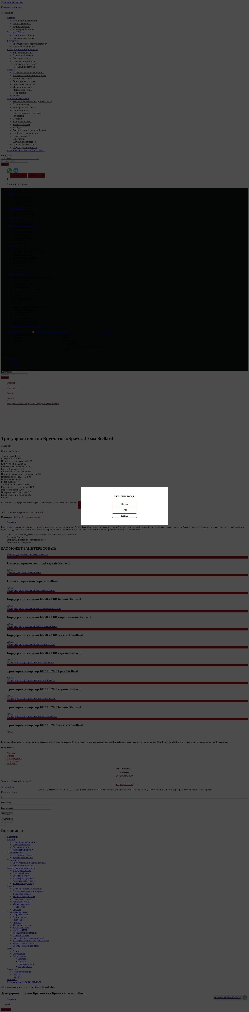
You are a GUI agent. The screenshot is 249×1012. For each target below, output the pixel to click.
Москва (124, 504)
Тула (124, 510)
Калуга (124, 515)
